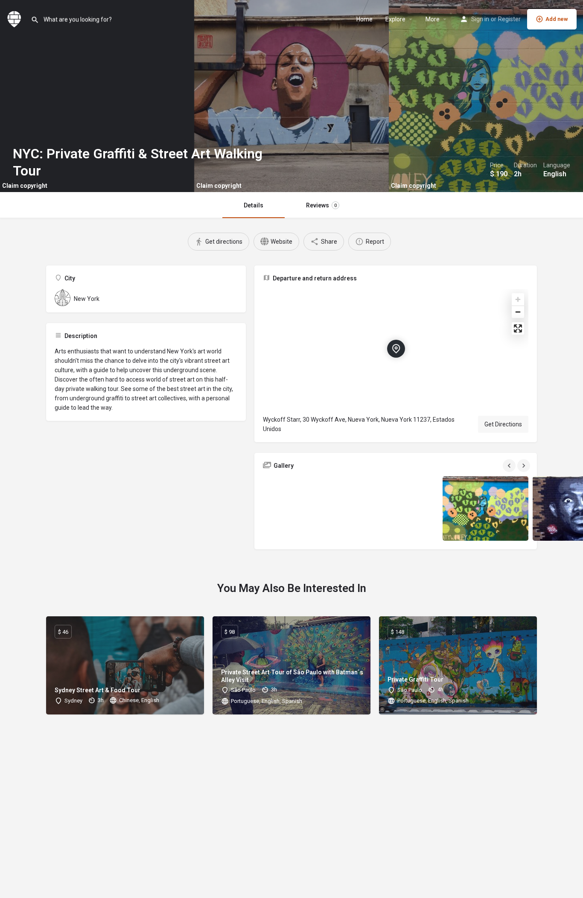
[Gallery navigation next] (524, 465)
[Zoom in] (518, 299)
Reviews (321, 205)
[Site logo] (15, 18)
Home (364, 19)
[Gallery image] (306, 508)
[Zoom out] (518, 312)
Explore (395, 19)
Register (509, 19)
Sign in (480, 19)
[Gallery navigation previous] (510, 465)
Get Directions (503, 424)
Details (253, 205)
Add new (556, 19)
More (433, 19)
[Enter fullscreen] (518, 328)
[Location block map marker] (396, 349)
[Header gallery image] (97, 96)
